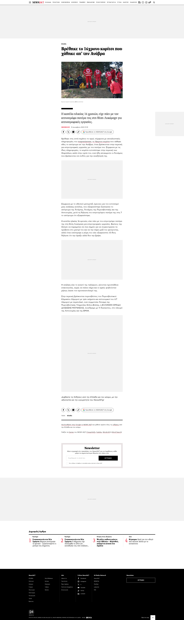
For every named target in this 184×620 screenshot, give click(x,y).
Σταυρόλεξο (91, 432)
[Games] (150, 2)
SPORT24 (96, 581)
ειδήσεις (116, 425)
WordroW (106, 432)
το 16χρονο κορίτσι (101, 142)
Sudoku (99, 432)
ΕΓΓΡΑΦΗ (141, 580)
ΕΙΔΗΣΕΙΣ (133, 2)
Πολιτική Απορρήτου (67, 587)
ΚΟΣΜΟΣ (74, 2)
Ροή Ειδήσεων (49, 578)
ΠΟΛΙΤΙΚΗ (56, 2)
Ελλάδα (63, 44)
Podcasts (47, 584)
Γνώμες (31, 587)
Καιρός (126, 2)
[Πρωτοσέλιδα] (139, 2)
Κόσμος (31, 584)
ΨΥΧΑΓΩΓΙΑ (111, 2)
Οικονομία (32, 589)
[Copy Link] (78, 132)
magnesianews (84, 142)
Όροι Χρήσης (65, 584)
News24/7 (96, 578)
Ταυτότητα (64, 581)
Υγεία (30, 598)
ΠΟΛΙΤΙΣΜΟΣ (101, 2)
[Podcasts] (146, 2)
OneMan (96, 584)
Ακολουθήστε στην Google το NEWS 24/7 (76, 425)
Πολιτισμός (32, 592)
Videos (47, 587)
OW (95, 589)
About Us (64, 578)
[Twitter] (68, 132)
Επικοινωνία (64, 589)
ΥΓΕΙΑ (119, 2)
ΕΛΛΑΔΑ (48, 2)
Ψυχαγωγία (32, 595)
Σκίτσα (47, 581)
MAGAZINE (91, 2)
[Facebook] (63, 132)
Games (71, 432)
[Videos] (143, 2)
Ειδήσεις (78, 397)
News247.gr (99, 400)
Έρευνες (31, 601)
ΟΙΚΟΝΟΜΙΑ (65, 2)
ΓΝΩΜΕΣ (82, 2)
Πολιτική (31, 581)
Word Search (116, 432)
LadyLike (96, 587)
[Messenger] (73, 132)
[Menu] (30, 2)
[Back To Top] (152, 617)
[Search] (154, 2)
